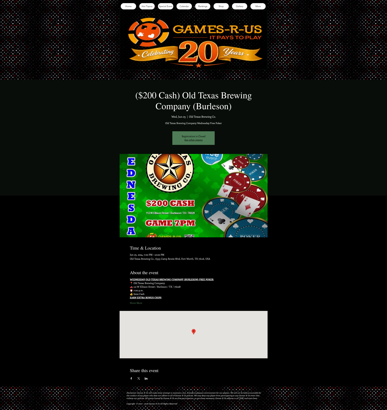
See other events (193, 139)
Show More (136, 302)
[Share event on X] (138, 378)
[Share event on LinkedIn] (146, 378)
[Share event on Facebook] (131, 378)
